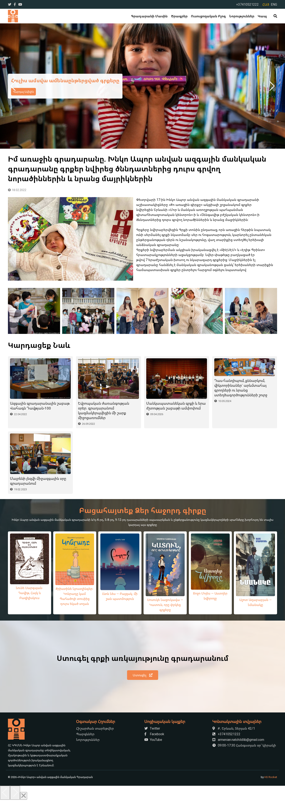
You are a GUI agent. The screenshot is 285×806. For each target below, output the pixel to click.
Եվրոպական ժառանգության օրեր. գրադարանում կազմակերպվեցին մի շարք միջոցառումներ (103, 410)
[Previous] (5, 793)
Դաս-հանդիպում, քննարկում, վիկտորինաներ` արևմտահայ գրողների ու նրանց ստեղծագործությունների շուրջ (240, 387)
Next (271, 86)
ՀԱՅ (265, 4)
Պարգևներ (85, 734)
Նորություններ (241, 16)
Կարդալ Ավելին (23, 95)
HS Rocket (270, 777)
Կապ (262, 16)
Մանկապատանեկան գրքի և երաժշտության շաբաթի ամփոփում (176, 406)
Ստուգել (140, 675)
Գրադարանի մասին (149, 16)
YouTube (155, 739)
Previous (13, 86)
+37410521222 (247, 4)
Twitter (154, 728)
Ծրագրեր (179, 16)
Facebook (156, 734)
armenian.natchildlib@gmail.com (240, 739)
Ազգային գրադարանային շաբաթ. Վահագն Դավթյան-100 (40, 406)
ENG (274, 4)
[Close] (23, 796)
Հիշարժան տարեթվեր (95, 728)
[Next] (15, 793)
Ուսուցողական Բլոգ (208, 16)
